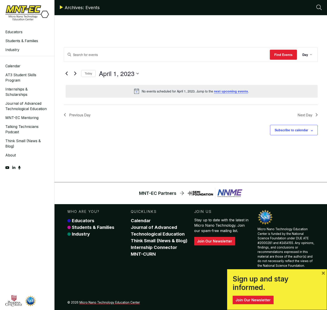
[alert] (192, 91)
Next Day (305, 114)
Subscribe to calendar (291, 130)
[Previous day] (66, 73)
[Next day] (75, 73)
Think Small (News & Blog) (23, 143)
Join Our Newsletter (214, 241)
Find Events (283, 54)
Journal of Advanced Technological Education (26, 106)
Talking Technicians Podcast (21, 129)
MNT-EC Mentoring (21, 117)
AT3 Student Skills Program (20, 77)
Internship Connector (154, 247)
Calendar (12, 66)
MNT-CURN (143, 254)
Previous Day (80, 114)
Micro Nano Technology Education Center (109, 302)
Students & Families (21, 41)
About (10, 155)
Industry (12, 49)
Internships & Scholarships (16, 92)
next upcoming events (231, 91)
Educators (13, 32)
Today (88, 73)
